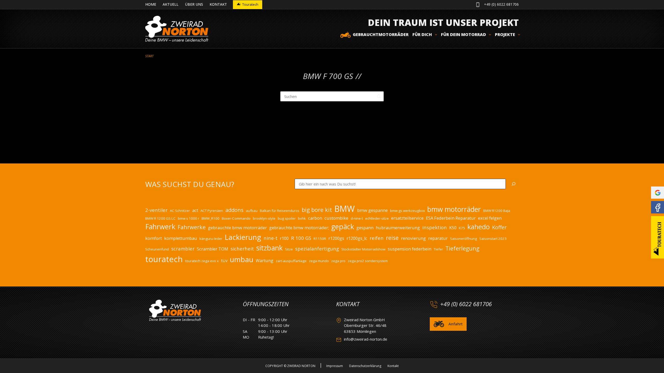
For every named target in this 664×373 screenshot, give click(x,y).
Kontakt (218, 4)
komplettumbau (180, 238)
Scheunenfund (157, 249)
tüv (224, 260)
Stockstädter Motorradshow (363, 249)
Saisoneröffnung (463, 238)
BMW (344, 208)
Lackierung (243, 237)
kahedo (478, 226)
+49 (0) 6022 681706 (501, 4)
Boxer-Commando (236, 218)
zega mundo (319, 261)
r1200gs (336, 238)
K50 (453, 228)
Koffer (499, 227)
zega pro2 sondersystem (368, 261)
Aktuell (170, 4)
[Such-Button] (379, 96)
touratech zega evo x (202, 261)
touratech (164, 259)
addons (234, 209)
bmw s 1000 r (188, 218)
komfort (153, 238)
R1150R (320, 238)
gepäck (342, 226)
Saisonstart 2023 (493, 238)
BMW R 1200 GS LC (160, 218)
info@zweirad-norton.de (365, 339)
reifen (377, 238)
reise (392, 237)
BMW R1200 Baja (496, 210)
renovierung (413, 238)
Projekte (505, 34)
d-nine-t (357, 218)
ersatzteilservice (407, 218)
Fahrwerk (160, 226)
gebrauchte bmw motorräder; (299, 228)
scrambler (183, 248)
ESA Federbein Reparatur (451, 218)
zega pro (338, 261)
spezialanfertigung (317, 248)
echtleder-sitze (377, 218)
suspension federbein (409, 249)
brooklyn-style (264, 218)
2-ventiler (156, 210)
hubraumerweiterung (398, 228)
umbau (241, 259)
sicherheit (242, 248)
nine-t (271, 238)
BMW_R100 (210, 218)
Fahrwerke (192, 227)
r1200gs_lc (357, 238)
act (195, 210)
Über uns (194, 4)
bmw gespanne (372, 210)
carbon (315, 218)
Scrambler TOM (212, 249)
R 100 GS (301, 238)
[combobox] (327, 96)
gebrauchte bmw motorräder (237, 228)
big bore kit (317, 209)
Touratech (250, 4)
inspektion (434, 227)
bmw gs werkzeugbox (407, 210)
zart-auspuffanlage (291, 261)
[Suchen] (513, 184)
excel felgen (490, 218)
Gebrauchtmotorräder (381, 34)
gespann (365, 228)
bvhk (302, 218)
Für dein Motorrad (463, 34)
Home (150, 4)
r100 (284, 238)
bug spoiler (287, 218)
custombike (336, 218)
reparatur (438, 238)
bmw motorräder (454, 209)
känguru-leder (210, 238)
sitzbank (269, 248)
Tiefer (438, 249)
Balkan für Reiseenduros (279, 210)
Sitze (289, 249)
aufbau (252, 210)
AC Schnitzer (180, 210)
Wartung (264, 260)
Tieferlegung (462, 248)
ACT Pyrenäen (211, 210)
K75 (462, 228)
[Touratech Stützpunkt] (657, 237)
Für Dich (422, 34)
